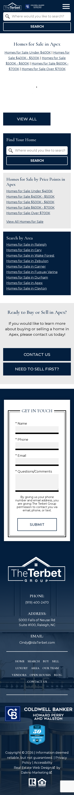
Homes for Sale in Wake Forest (30, 255)
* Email (20, 456)
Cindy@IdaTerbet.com (37, 642)
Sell (55, 661)
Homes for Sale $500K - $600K (30, 202)
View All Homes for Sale (24, 222)
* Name (21, 423)
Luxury (21, 668)
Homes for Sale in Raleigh (26, 244)
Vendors (19, 675)
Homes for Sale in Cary (24, 250)
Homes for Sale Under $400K (28, 52)
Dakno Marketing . (36, 772)
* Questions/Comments (33, 471)
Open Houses (40, 675)
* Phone (21, 439)
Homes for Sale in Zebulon (27, 261)
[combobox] (37, 16)
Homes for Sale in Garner (26, 266)
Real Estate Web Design (33, 768)
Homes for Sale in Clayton (26, 288)
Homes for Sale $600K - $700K (30, 207)
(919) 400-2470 (37, 602)
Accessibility (43, 762)
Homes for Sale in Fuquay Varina (31, 272)
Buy (46, 661)
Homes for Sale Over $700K (44, 69)
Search (37, 26)
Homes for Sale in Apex (24, 283)
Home (19, 661)
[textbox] (39, 16)
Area (35, 668)
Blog (58, 675)
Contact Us (37, 682)
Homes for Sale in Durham (27, 277)
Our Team (50, 668)
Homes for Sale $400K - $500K (30, 197)
